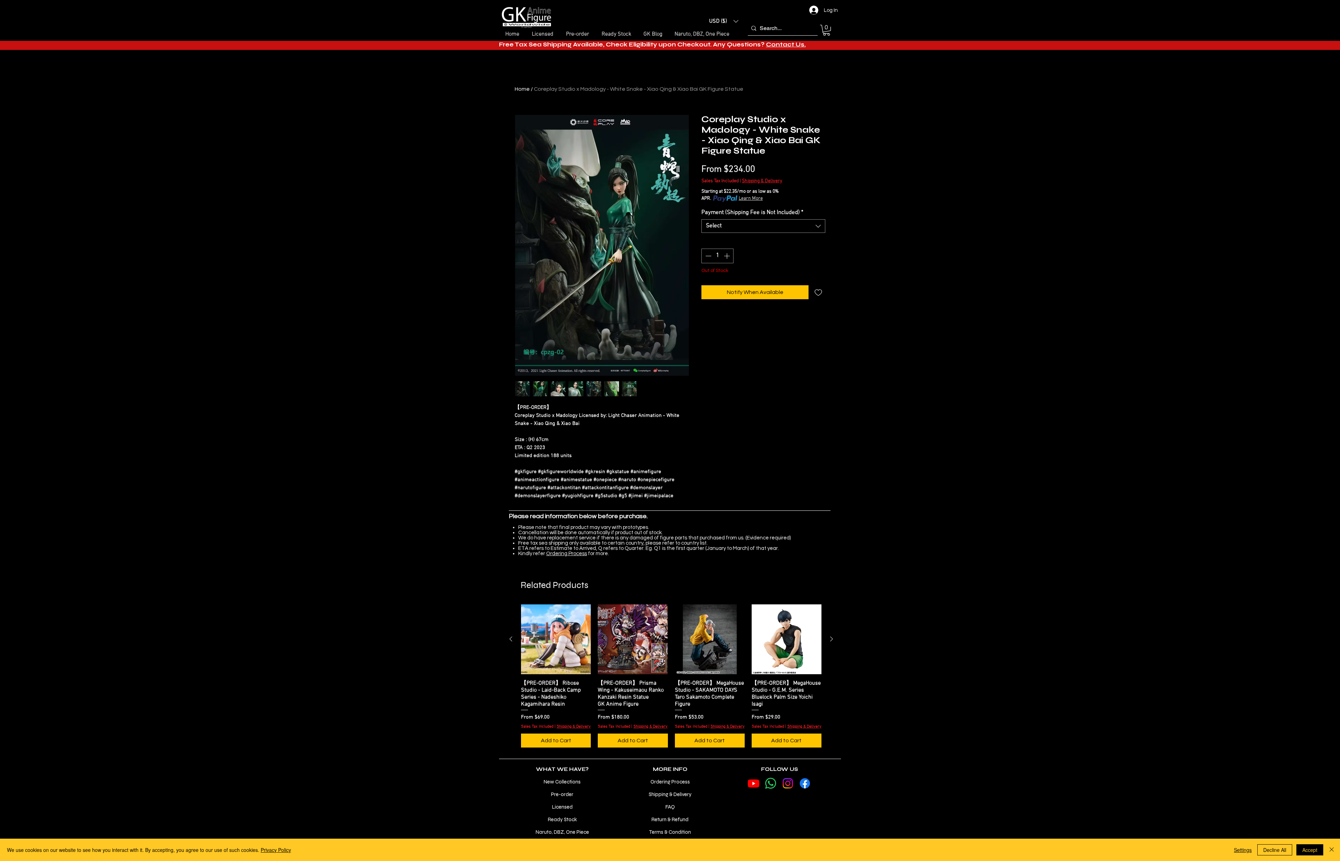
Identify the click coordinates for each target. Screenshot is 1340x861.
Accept (1309, 849)
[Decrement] (707, 256)
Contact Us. (786, 44)
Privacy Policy (276, 849)
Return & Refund (670, 819)
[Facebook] (805, 783)
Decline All (1274, 849)
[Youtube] (753, 783)
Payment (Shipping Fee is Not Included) (752, 212)
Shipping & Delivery (762, 181)
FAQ (670, 807)
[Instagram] (788, 783)
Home (522, 89)
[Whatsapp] (770, 783)
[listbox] (724, 21)
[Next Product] (831, 639)
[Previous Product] (511, 639)
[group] (671, 676)
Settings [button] (1243, 849)
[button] (724, 21)
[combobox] (763, 226)
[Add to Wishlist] (818, 292)
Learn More (751, 198)
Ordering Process (566, 553)
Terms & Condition (670, 832)
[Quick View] (556, 639)
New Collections (562, 782)
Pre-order (562, 794)
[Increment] (727, 256)
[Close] (1331, 849)
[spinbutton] (717, 256)
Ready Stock (562, 819)
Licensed (562, 807)
